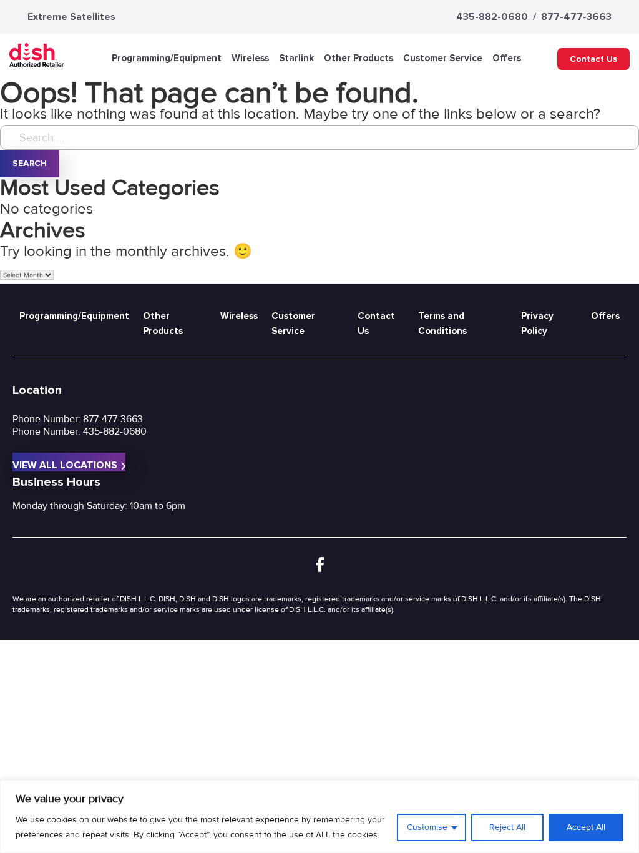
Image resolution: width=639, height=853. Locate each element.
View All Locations (64, 465)
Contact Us (593, 59)
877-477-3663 (576, 17)
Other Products (358, 58)
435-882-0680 (492, 17)
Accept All (586, 827)
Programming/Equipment (167, 58)
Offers (506, 58)
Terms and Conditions (442, 323)
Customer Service (442, 58)
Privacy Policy (537, 323)
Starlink (296, 58)
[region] (319, 816)
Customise (427, 827)
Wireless (250, 58)
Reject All (507, 827)
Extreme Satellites (71, 17)
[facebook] (319, 565)
